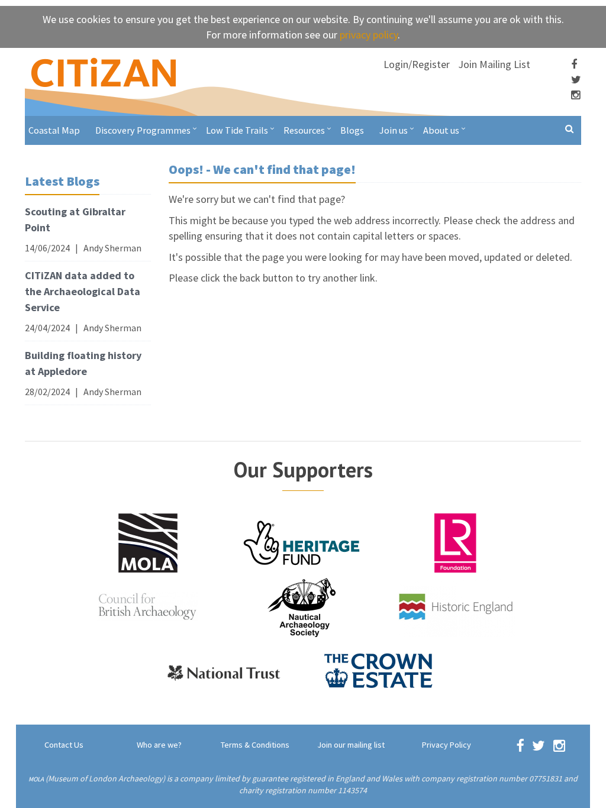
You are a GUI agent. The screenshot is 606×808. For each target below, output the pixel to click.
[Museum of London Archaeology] (148, 541)
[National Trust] (225, 670)
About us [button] (441, 130)
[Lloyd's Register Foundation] (456, 541)
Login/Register (416, 64)
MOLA (36, 779)
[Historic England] (456, 606)
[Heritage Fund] (302, 541)
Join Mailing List (494, 64)
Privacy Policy (446, 744)
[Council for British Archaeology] (148, 606)
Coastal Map (54, 130)
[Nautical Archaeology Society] (302, 606)
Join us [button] (393, 130)
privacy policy (369, 34)
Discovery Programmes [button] (143, 130)
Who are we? (159, 744)
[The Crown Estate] (379, 670)
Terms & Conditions (255, 744)
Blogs (352, 130)
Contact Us (63, 744)
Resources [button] (304, 130)
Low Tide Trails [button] (237, 130)
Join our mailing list (351, 744)
